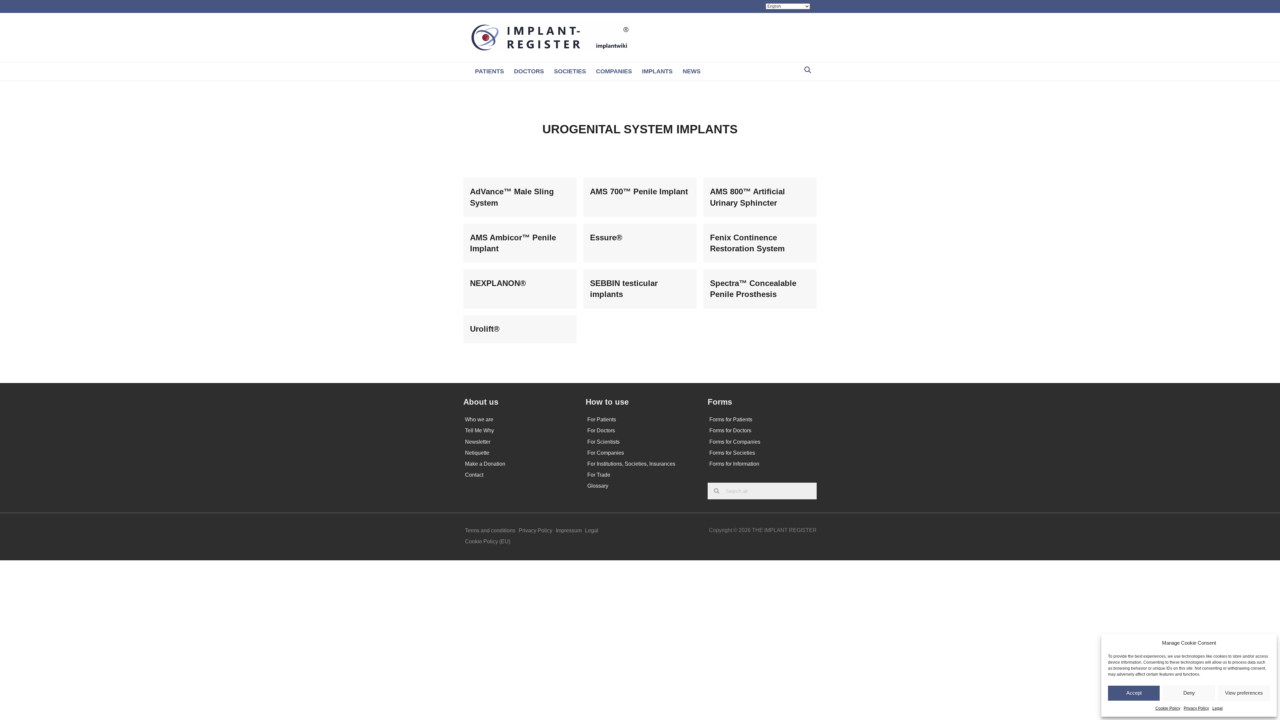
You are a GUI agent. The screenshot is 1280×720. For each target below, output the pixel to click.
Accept (1134, 693)
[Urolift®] (520, 329)
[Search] (806, 70)
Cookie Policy (1167, 708)
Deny (1189, 693)
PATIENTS (489, 71)
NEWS (692, 71)
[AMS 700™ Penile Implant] (640, 197)
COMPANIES (614, 71)
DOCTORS (529, 71)
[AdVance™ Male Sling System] (520, 197)
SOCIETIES (570, 71)
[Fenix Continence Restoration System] (760, 243)
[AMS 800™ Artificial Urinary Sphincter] (760, 197)
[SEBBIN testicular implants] (640, 288)
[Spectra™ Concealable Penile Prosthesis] (760, 288)
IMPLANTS (657, 71)
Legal (1217, 708)
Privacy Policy (1196, 708)
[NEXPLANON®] (520, 288)
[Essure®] (640, 243)
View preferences (1244, 693)
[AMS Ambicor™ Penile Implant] (520, 243)
